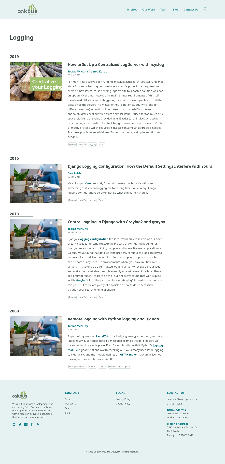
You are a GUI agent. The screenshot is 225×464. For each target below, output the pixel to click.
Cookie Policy (123, 403)
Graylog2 (82, 280)
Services (132, 9)
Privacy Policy (123, 399)
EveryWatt (103, 336)
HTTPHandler (128, 354)
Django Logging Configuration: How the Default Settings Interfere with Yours (140, 166)
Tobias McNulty (78, 71)
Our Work (148, 9)
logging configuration (93, 239)
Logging (92, 144)
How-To (82, 144)
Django (72, 144)
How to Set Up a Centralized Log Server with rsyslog (116, 64)
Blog (176, 9)
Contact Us (191, 9)
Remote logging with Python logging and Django (113, 318)
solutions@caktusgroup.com (182, 399)
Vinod (88, 183)
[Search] (205, 9)
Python (102, 144)
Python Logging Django (119, 366)
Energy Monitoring (77, 366)
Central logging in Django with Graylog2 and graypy (116, 221)
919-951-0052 (174, 403)
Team (163, 9)
